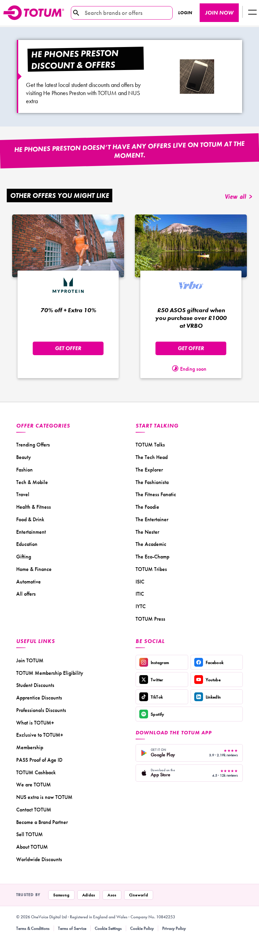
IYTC (141, 606)
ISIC (140, 581)
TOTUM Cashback (36, 772)
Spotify (157, 714)
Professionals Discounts (41, 710)
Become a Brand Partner (42, 822)
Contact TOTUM (33, 809)
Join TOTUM (30, 660)
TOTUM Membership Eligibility (49, 672)
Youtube (213, 680)
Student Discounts (35, 685)
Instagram (160, 662)
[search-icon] (76, 12)
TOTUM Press (150, 618)
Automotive (28, 581)
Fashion (24, 469)
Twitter (157, 680)
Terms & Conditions (33, 928)
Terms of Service (72, 928)
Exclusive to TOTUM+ (39, 734)
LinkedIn (213, 697)
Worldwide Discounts (39, 859)
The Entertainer (152, 519)
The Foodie (147, 506)
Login (185, 13)
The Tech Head (152, 457)
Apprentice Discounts (39, 697)
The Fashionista (152, 482)
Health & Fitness (33, 506)
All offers (26, 593)
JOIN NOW (219, 12)
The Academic (151, 544)
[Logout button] (252, 12)
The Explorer (149, 469)
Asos (112, 895)
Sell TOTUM (29, 834)
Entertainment (31, 531)
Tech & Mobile (32, 482)
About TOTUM (32, 846)
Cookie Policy (142, 928)
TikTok (157, 697)
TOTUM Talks (150, 444)
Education (26, 544)
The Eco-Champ (152, 556)
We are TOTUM (33, 784)
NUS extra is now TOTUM (44, 797)
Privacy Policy (174, 928)
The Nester (147, 531)
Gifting (23, 556)
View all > (238, 197)
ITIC (140, 593)
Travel (22, 494)
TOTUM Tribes (151, 569)
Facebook (215, 662)
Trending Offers (33, 444)
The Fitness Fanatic (156, 494)
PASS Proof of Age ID (39, 759)
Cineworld (138, 895)
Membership (29, 747)
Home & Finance (34, 569)
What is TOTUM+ (35, 722)
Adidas (88, 895)
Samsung (61, 895)
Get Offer (68, 348)
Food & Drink (30, 519)
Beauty (23, 457)
